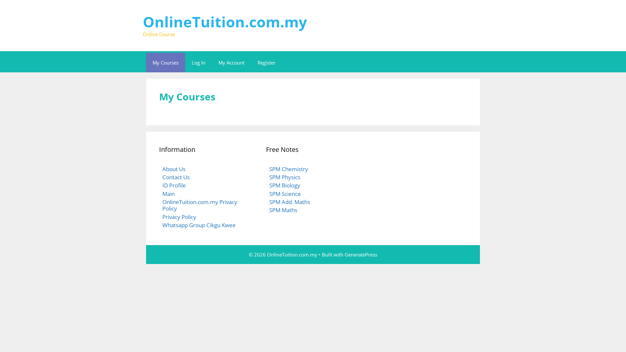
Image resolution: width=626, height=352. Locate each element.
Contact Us (176, 177)
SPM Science (285, 194)
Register (267, 62)
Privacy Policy (179, 217)
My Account (231, 62)
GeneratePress (361, 254)
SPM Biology (284, 185)
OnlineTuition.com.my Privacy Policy (199, 205)
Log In (198, 62)
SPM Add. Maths (289, 202)
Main (168, 194)
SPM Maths (283, 210)
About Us (174, 169)
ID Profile (174, 185)
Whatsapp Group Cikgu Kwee (199, 225)
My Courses (166, 62)
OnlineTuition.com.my (225, 22)
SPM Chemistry (288, 169)
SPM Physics (284, 177)
